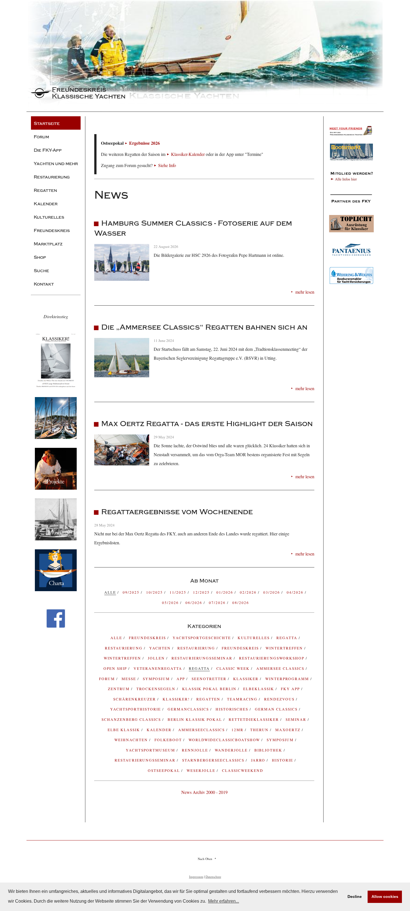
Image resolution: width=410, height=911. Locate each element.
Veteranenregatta (159, 668)
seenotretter (210, 678)
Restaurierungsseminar (203, 658)
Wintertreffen (285, 648)
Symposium (281, 739)
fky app (291, 688)
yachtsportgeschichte (202, 637)
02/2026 (249, 592)
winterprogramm (287, 678)
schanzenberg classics (132, 719)
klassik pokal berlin (210, 688)
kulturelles (254, 637)
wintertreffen (123, 658)
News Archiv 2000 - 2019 (204, 792)
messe (130, 678)
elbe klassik (124, 729)
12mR (238, 729)
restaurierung (124, 648)
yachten (160, 648)
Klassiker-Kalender (188, 154)
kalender (160, 729)
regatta (287, 637)
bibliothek (269, 750)
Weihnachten (131, 739)
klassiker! (177, 699)
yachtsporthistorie (136, 709)
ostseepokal (164, 770)
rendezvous (280, 699)
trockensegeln (156, 688)
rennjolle (195, 750)
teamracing (243, 699)
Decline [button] (355, 896)
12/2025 (202, 592)
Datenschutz (213, 876)
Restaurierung (196, 648)
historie (283, 760)
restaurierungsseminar (146, 760)
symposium (157, 678)
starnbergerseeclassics (214, 760)
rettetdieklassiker (254, 719)
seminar (297, 719)
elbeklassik (259, 688)
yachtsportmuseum (151, 750)
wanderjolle (232, 750)
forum (107, 678)
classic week (233, 668)
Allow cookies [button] (385, 896)
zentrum (119, 688)
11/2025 (179, 592)
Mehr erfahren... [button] (223, 901)
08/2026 (240, 602)
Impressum (196, 876)
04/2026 (296, 592)
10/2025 (155, 592)
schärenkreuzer (135, 699)
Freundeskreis (241, 648)
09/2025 (132, 592)
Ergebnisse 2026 (144, 143)
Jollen (157, 658)
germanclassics (189, 709)
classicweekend (242, 770)
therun (260, 729)
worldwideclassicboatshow (225, 739)
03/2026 (272, 592)
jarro (259, 760)
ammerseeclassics (202, 729)
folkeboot (169, 739)
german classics (277, 709)
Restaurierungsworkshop (272, 658)
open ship (115, 668)
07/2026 (218, 602)
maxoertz (288, 729)
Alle (117, 637)
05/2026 (171, 602)
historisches (233, 709)
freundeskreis (148, 637)
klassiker (246, 678)
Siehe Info (167, 165)
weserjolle (202, 770)
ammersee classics (281, 668)
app (181, 678)
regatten (209, 699)
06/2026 (194, 602)
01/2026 (225, 592)
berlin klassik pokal (195, 719)
